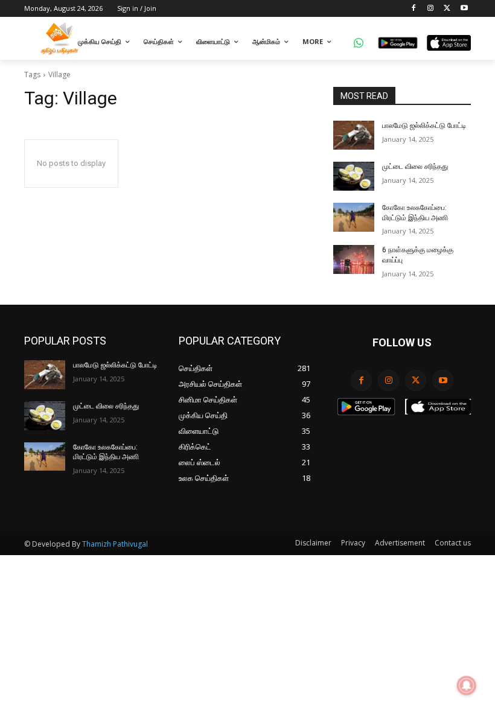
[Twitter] (447, 9)
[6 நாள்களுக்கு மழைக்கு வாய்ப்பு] (353, 259)
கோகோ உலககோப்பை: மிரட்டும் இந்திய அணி (106, 452)
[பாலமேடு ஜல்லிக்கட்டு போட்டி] (353, 135)
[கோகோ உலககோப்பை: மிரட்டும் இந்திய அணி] (353, 217)
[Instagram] (431, 9)
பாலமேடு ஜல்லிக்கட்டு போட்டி (424, 125)
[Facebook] (414, 9)
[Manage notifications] (466, 685)
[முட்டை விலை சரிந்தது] (353, 176)
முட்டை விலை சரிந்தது (415, 166)
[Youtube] (464, 9)
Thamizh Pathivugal (115, 544)
